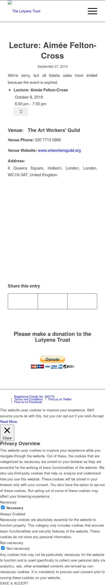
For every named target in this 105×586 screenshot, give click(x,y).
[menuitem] (77, 11)
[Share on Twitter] (52, 301)
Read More (8, 421)
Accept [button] (98, 415)
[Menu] (89, 11)
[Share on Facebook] (23, 301)
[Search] (77, 11)
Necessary (14, 508)
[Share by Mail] (82, 301)
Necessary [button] (8, 502)
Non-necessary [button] (11, 542)
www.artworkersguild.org (59, 150)
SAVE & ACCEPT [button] (14, 583)
